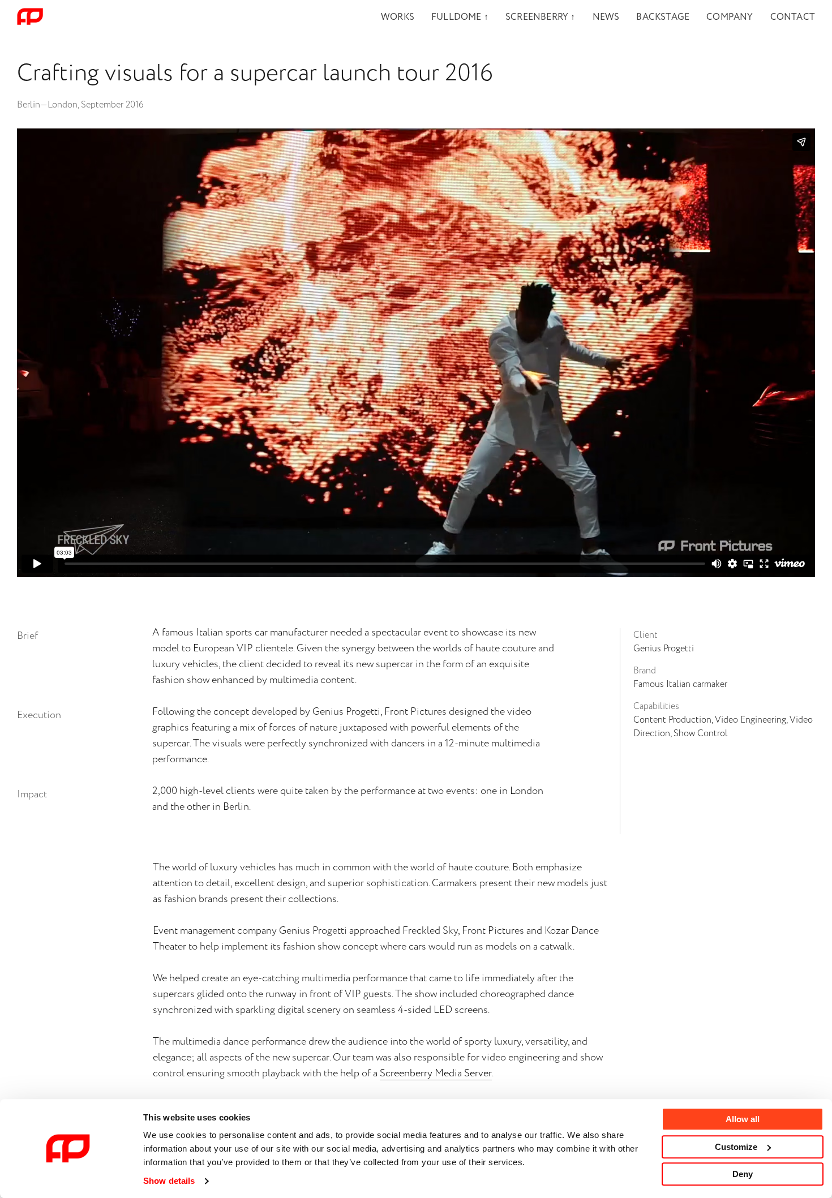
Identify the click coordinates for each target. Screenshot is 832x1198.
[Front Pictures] (30, 17)
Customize (736, 1147)
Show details (169, 1181)
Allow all (743, 1119)
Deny (742, 1174)
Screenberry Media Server (436, 1073)
